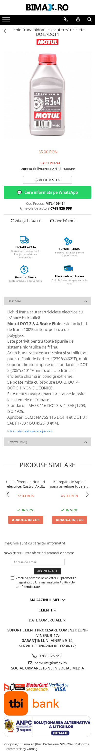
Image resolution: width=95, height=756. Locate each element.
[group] (47, 95)
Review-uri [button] (17, 442)
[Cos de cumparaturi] (78, 19)
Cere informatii (65, 220)
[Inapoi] (3, 31)
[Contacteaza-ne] (65, 19)
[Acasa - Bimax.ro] (47, 7)
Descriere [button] (14, 301)
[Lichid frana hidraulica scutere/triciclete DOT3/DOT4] (47, 95)
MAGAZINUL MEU (46, 599)
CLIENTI (45, 610)
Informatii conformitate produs (30, 431)
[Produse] (6, 20)
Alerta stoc (50, 179)
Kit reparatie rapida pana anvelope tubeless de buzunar (69, 484)
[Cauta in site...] (89, 19)
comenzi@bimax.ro (50, 662)
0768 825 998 (50, 655)
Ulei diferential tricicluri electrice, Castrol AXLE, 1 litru (25, 484)
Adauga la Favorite (28, 220)
